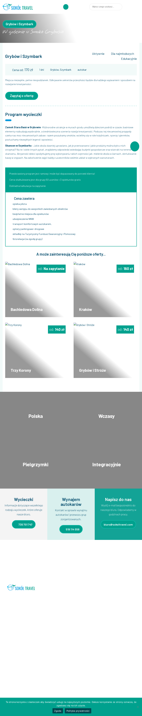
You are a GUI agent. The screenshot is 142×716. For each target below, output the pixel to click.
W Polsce (58, 686)
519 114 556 (72, 529)
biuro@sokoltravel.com (118, 524)
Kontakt (10, 681)
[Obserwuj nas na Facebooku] (134, 7)
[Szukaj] (125, 6)
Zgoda (57, 710)
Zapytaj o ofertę (21, 96)
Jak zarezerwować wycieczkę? (22, 664)
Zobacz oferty (35, 419)
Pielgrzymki (59, 670)
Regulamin (11, 670)
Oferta (9, 653)
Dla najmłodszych (122, 53)
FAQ (8, 659)
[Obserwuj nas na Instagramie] (138, 7)
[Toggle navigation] (65, 7)
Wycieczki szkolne (62, 681)
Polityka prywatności (78, 710)
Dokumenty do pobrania (18, 675)
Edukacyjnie (129, 58)
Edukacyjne (59, 664)
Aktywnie (98, 53)
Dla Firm (57, 653)
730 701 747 (25, 524)
